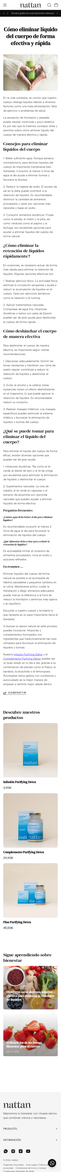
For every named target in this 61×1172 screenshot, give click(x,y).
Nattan (15, 1160)
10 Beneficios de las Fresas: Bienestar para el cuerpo (24, 1044)
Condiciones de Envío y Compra (31, 1168)
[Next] (57, 13)
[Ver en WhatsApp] (5, 1151)
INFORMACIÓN (12, 1139)
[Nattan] (30, 4)
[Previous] (3, 13)
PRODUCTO (10, 1128)
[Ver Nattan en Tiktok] (20, 1151)
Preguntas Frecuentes (13, 1165)
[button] (49, 5)
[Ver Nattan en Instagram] (13, 1151)
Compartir (17, 692)
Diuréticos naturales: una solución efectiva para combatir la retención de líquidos (30, 996)
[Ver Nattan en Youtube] (28, 1151)
